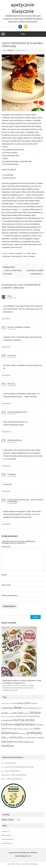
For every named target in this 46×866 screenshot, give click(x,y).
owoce (14, 733)
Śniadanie (18, 253)
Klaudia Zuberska (14, 440)
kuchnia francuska (24, 716)
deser (34, 253)
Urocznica (11, 355)
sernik (25, 738)
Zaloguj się (5, 831)
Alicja (9, 296)
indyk (10, 713)
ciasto (28, 253)
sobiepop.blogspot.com (17, 412)
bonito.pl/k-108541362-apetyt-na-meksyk (18, 685)
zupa (26, 741)
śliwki (25, 256)
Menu (23, 34)
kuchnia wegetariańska (17, 724)
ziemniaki (18, 742)
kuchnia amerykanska (8, 716)
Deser (12, 253)
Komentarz (6, 547)
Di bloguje (11, 474)
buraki (9, 703)
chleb (13, 703)
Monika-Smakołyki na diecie (19, 327)
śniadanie (31, 256)
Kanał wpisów (6, 835)
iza (2, 763)
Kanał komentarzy (7, 839)
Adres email (6, 585)
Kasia (3, 779)
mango (31, 729)
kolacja (35, 712)
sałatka (13, 737)
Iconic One (11, 864)
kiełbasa (27, 713)
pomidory (22, 733)
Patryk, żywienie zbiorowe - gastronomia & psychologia (25, 500)
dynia (40, 708)
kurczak (12, 728)
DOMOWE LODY (10, 763)
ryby (3, 737)
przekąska (34, 733)
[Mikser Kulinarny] (13, 809)
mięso (36, 728)
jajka (20, 712)
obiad (5, 733)
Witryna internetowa (9, 595)
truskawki (40, 738)
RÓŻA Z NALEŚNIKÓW (12, 771)
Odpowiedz (6, 318)
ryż (8, 738)
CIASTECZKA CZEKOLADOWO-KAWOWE (19, 767)
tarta (34, 738)
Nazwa (4, 575)
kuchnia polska (16, 256)
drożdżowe (6, 256)
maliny (26, 729)
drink (25, 708)
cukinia (34, 703)
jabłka (15, 713)
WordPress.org (6, 843)
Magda (10, 50)
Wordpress (34, 864)
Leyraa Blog (5, 775)
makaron (20, 729)
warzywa (7, 741)
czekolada (7, 707)
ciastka (19, 703)
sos (29, 737)
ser (20, 737)
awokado (4, 703)
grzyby (4, 713)
